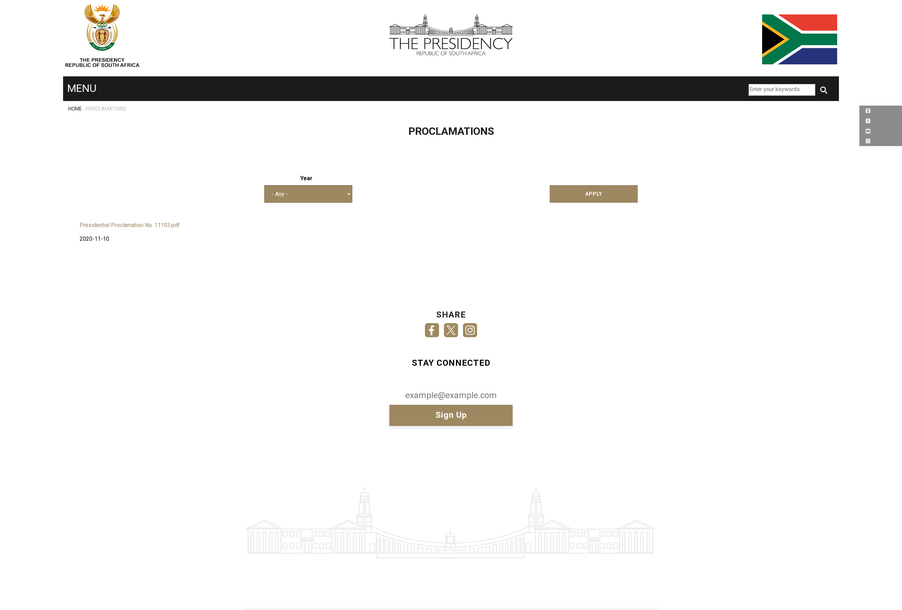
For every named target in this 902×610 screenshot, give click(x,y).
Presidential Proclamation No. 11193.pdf (130, 225)
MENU (82, 88)
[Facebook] (432, 328)
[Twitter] (451, 328)
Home (75, 109)
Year (306, 178)
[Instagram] (470, 328)
